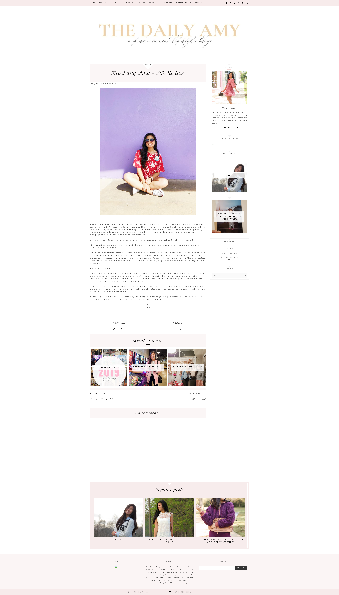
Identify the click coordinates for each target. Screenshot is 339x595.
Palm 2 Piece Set (101, 399)
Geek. (229, 175)
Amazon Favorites (229, 258)
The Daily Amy (141, 592)
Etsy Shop (153, 3)
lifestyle (177, 329)
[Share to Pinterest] (122, 329)
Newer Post (100, 394)
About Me (103, 3)
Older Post (196, 394)
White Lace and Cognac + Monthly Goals (170, 541)
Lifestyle (129, 3)
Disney (142, 3)
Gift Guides (167, 3)
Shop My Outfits (229, 253)
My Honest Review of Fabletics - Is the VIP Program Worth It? (220, 541)
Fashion (116, 3)
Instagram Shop (183, 3)
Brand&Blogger (183, 592)
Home (92, 3)
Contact (198, 3)
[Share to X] (114, 329)
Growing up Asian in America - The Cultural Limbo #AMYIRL (229, 216)
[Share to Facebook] (118, 329)
